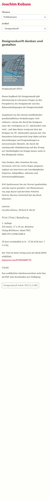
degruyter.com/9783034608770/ (16, 260)
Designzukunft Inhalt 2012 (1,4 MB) (20, 285)
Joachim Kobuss (16, 4)
